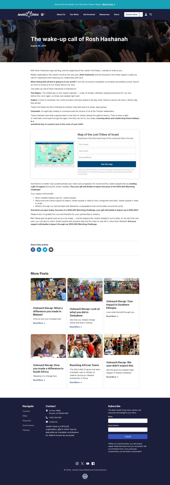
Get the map (107, 164)
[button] (61, 14)
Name (110, 416)
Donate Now (131, 14)
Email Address (113, 425)
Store (116, 14)
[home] (28, 14)
